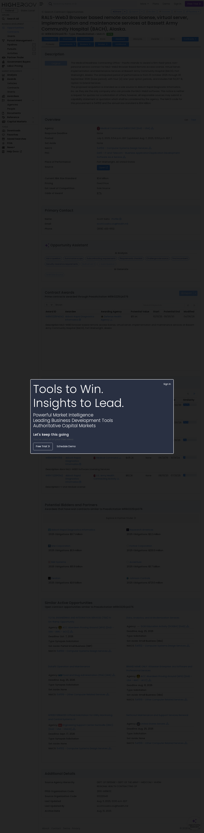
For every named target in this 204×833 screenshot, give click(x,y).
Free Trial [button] (42, 446)
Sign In (167, 384)
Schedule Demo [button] (66, 446)
